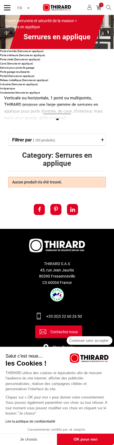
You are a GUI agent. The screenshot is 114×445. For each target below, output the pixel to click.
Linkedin (72, 209)
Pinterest (55, 209)
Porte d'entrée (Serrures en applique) (21, 51)
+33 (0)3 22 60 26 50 (64, 316)
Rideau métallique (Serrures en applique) (24, 80)
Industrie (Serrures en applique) (19, 84)
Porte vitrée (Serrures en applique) (20, 59)
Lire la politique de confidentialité (30, 421)
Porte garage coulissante (15, 71)
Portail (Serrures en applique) (17, 75)
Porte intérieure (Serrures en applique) (22, 55)
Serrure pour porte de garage (17, 67)
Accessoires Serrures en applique (20, 92)
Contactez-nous (64, 332)
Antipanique (7, 88)
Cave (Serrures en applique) (16, 63)
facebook (39, 209)
